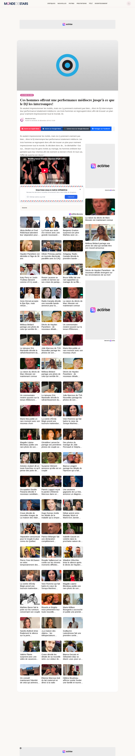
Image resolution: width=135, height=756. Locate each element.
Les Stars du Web (27, 95)
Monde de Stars (30, 118)
